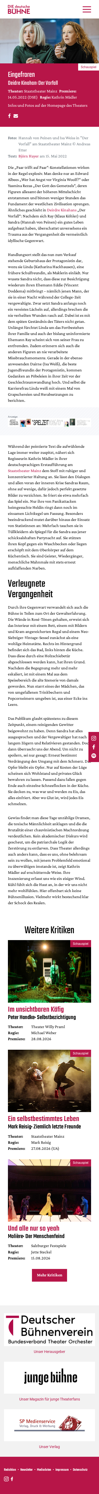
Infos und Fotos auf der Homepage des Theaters (47, 105)
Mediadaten (44, 1470)
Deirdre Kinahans (62, 210)
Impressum (62, 1470)
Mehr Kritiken (49, 1275)
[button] (8, 115)
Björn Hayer (28, 156)
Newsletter (26, 1470)
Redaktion (10, 1470)
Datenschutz (80, 1470)
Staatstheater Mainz (24, 470)
